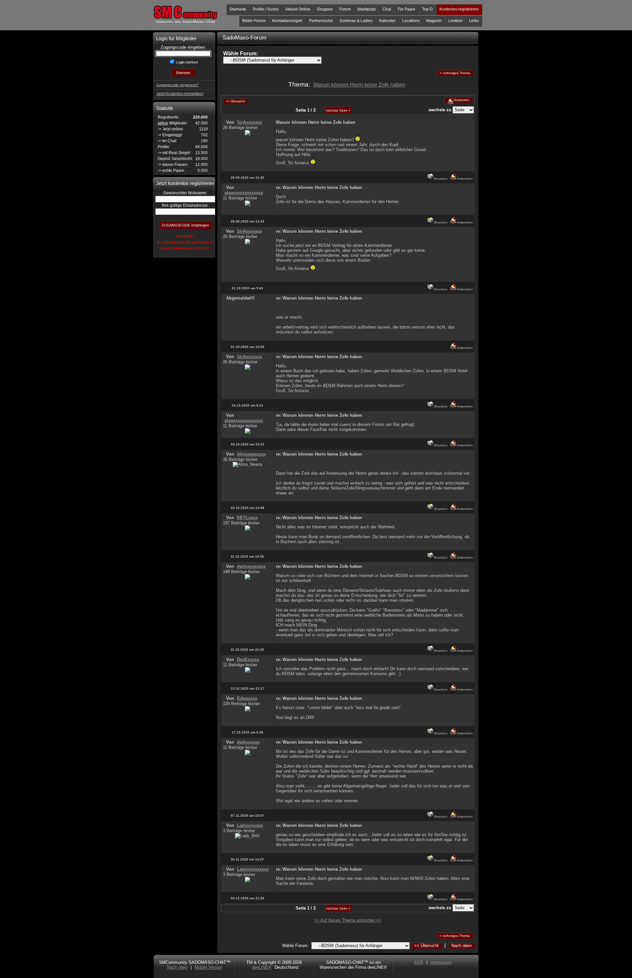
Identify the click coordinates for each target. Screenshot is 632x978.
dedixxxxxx (248, 742)
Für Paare (406, 9)
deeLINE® (262, 967)
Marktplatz (366, 9)
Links (474, 20)
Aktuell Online (297, 9)
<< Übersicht (426, 945)
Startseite (237, 9)
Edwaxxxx (247, 698)
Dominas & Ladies (356, 20)
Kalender (387, 20)
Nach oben (461, 945)
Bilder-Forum (254, 20)
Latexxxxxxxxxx (253, 869)
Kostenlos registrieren (459, 9)
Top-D (427, 9)
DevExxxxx (248, 659)
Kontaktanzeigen (287, 20)
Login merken (186, 62)
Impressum (441, 962)
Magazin (434, 20)
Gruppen (325, 9)
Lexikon (455, 20)
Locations (411, 20)
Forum (345, 9)
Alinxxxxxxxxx (251, 454)
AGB (418, 962)
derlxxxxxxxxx (251, 566)
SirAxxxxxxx (249, 122)
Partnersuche (321, 20)
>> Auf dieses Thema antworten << (348, 920)
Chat (386, 9)
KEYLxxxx (247, 517)
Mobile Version (209, 967)
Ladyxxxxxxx (250, 825)
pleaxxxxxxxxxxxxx (243, 192)
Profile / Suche (266, 9)
